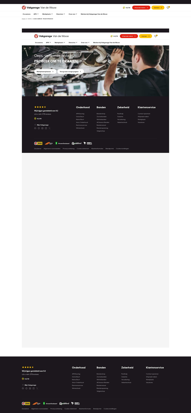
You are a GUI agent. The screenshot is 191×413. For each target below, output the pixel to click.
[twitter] (37, 388)
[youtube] (26, 388)
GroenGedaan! (51, 403)
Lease (29, 18)
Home (23, 18)
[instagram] (30, 388)
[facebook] (23, 388)
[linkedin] (34, 388)
